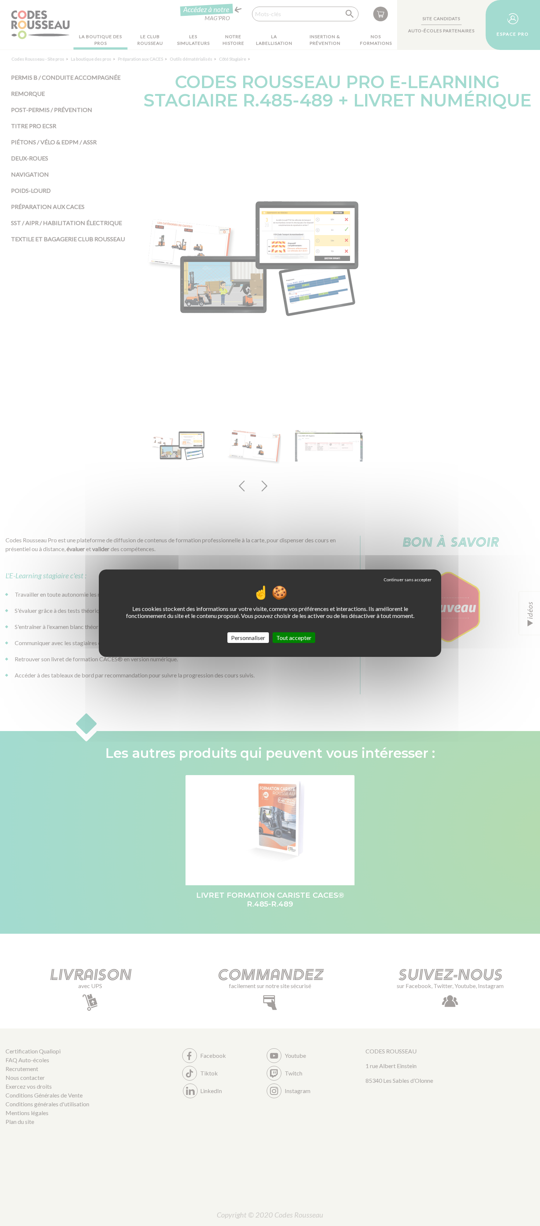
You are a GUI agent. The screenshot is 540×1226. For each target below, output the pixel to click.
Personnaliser (248, 637)
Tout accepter (294, 637)
